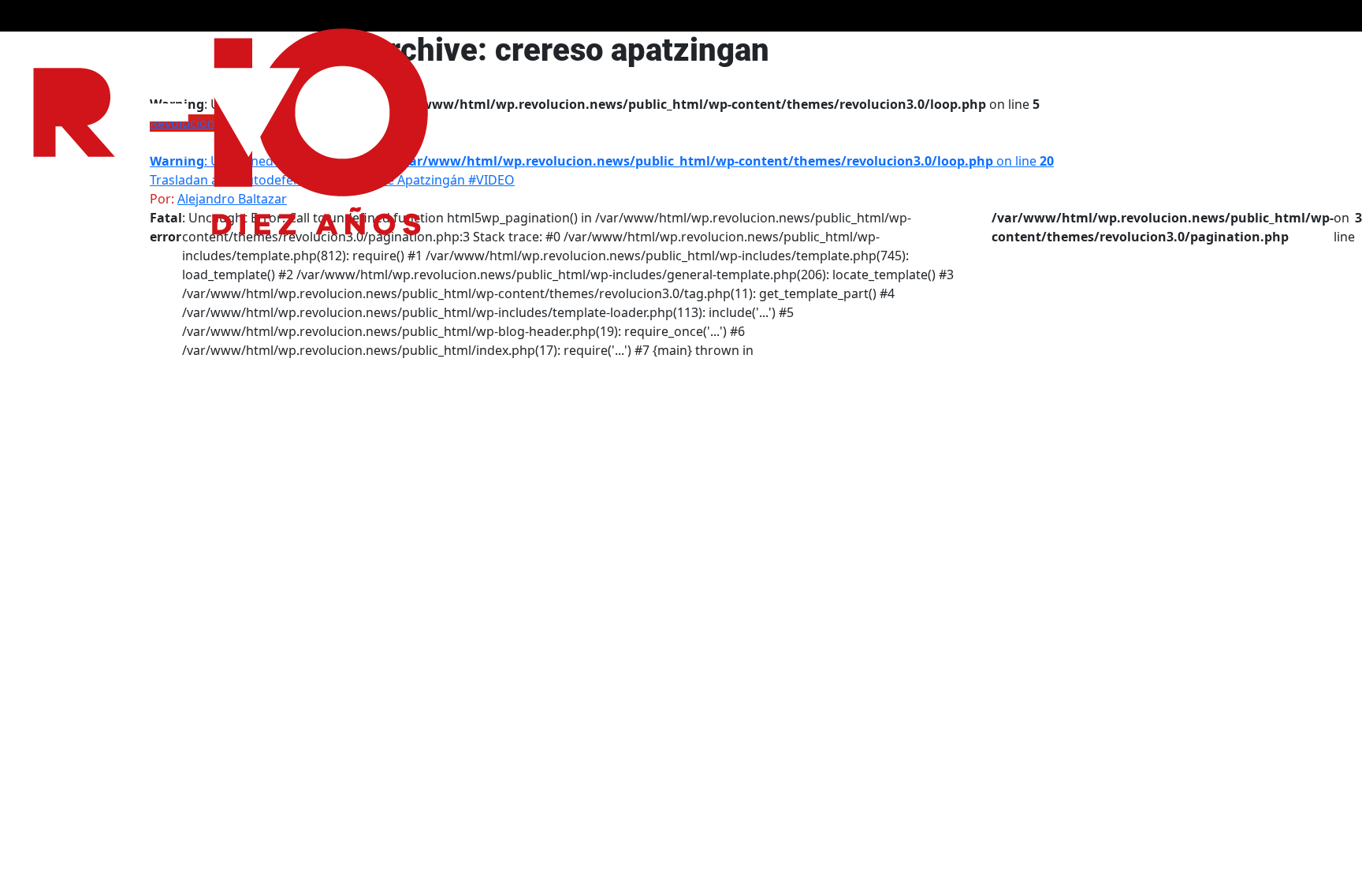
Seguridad (982, 48)
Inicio (1248, 48)
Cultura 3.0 (1139, 48)
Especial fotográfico (882, 48)
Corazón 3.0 (1059, 48)
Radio (1201, 48)
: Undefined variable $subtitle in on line (602, 161)
